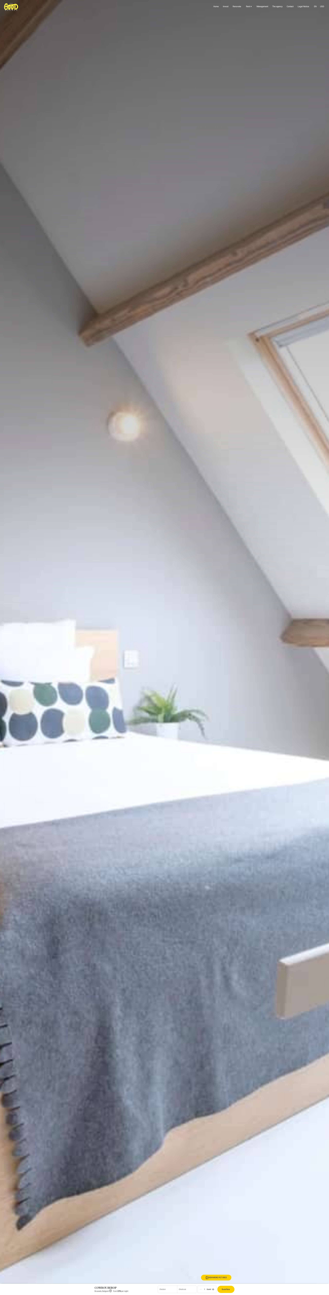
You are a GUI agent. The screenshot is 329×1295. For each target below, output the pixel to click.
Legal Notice (303, 6)
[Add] (213, 1289)
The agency (277, 6)
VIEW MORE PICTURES (218, 1278)
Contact (290, 6)
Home (216, 6)
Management (262, 6)
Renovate (237, 6)
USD (322, 6)
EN (315, 6)
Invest (226, 6)
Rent (249, 6)
